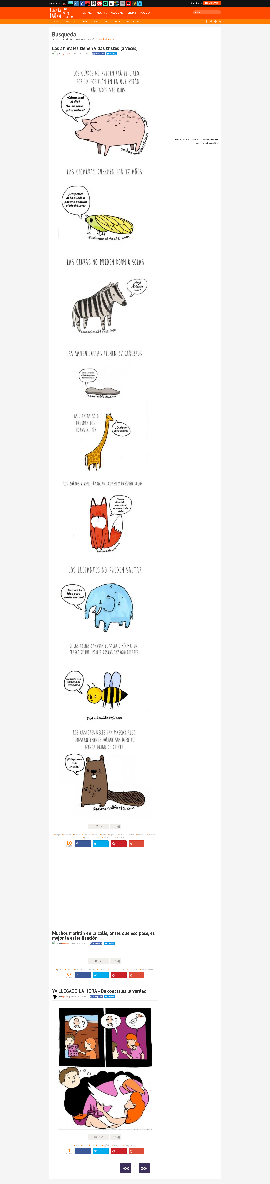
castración (90, 969)
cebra (95, 834)
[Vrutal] (99, 3)
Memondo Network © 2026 (207, 143)
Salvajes (105, 21)
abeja (57, 834)
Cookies (205, 139)
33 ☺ (98, 961)
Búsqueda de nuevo (105, 39)
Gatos (95, 21)
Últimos (88, 12)
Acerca (178, 139)
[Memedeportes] (76, 3)
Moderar (145, 12)
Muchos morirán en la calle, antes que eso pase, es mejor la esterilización (103, 935)
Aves (127, 21)
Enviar (132, 12)
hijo (98, 1145)
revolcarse (107, 837)
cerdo (103, 834)
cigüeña (106, 1145)
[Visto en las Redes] (82, 3)
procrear (95, 837)
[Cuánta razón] (70, 3)
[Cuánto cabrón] (93, 3)
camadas (113, 969)
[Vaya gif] (122, 3)
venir (84, 1145)
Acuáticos (117, 21)
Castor (86, 834)
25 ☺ (98, 826)
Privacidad (196, 139)
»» (144, 1168)
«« (126, 1168)
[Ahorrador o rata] (134, 3)
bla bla (76, 834)
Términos (186, 139)
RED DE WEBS (54, 3)
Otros (136, 21)
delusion (65, 943)
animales (66, 834)
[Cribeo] (105, 3)
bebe (76, 1145)
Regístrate (195, 3)
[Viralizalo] (140, 3)
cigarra (111, 834)
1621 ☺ (99, 1137)
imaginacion (129, 1145)
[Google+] (136, 843)
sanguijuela (120, 837)
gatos (68, 969)
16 (114, 1137)
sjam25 (65, 997)
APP (217, 139)
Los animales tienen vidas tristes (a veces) (95, 48)
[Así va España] (87, 3)
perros (59, 969)
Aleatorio (117, 12)
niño (91, 1145)
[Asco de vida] (64, 3)
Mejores (102, 12)
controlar (101, 969)
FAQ (212, 139)
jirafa (86, 837)
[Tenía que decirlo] (128, 3)
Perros (85, 21)
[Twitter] (101, 843)
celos (122, 969)
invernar (151, 834)
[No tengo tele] (116, 3)
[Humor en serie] (111, 3)
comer (121, 834)
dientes (130, 834)
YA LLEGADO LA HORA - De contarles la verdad (99, 991)
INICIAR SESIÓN (212, 3)
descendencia (146, 969)
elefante (140, 834)
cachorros (133, 969)
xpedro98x (66, 54)
